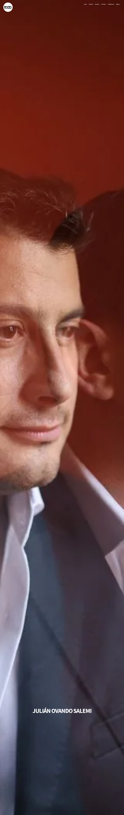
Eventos (97, 4)
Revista (91, 4)
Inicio (85, 4)
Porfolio (103, 4)
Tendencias (111, 4)
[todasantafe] (8, 11)
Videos (118, 4)
